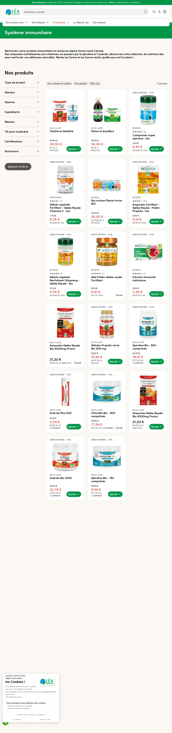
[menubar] (86, 22)
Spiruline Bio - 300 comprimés (144, 347)
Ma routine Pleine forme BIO (106, 202)
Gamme (10, 102)
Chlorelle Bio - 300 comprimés (103, 414)
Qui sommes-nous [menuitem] (15, 22)
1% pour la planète (16, 131)
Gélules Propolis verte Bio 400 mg (105, 347)
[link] (154, 12)
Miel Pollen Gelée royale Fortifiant (106, 278)
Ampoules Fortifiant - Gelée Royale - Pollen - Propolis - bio (146, 208)
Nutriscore (11, 151)
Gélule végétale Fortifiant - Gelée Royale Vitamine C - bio (65, 208)
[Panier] (164, 12)
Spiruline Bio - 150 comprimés (102, 479)
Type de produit (15, 82)
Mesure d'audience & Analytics (19, 708)
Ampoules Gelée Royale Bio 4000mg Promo (65, 347)
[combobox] (85, 11)
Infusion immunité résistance (144, 278)
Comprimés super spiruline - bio (143, 137)
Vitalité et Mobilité (61, 131)
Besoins (10, 121)
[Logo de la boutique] (13, 12)
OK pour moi (45, 719)
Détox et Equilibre (102, 131)
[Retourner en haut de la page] (164, 502)
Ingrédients (12, 112)
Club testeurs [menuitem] (99, 22)
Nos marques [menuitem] (38, 22)
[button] (5, 722)
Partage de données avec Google (20, 706)
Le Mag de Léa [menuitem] (81, 22)
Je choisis (17, 719)
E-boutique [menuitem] (59, 22)
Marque (10, 92)
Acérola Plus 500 (61, 413)
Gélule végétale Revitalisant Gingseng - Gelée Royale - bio (64, 280)
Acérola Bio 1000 (61, 478)
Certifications (13, 141)
